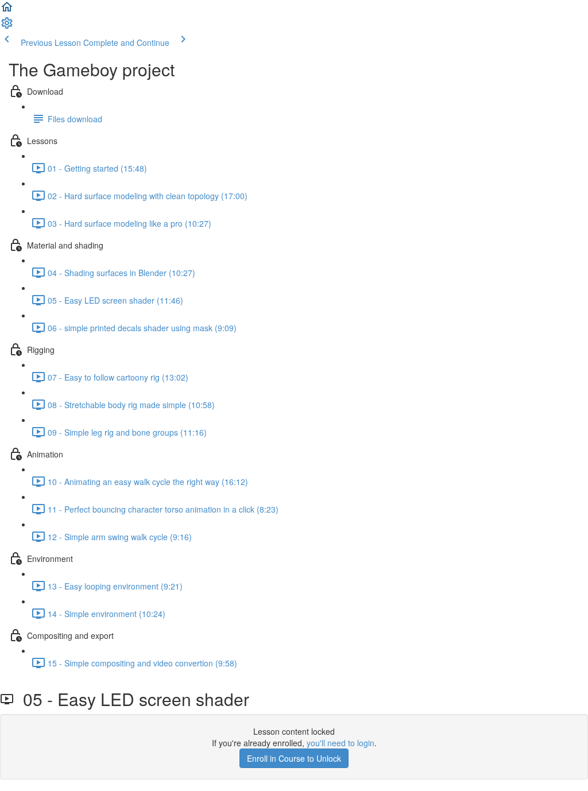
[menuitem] (7, 26)
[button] (7, 10)
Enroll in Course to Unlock (294, 758)
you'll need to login (340, 743)
